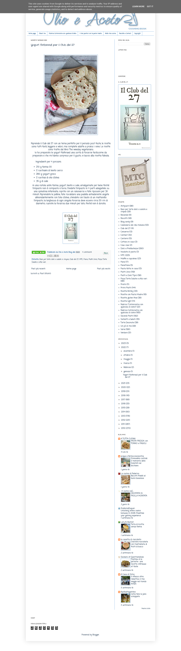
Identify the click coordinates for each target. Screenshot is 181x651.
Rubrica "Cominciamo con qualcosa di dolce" (132, 305)
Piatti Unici (93, 259)
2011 (123, 424)
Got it (150, 6)
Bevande (124, 215)
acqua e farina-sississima (132, 456)
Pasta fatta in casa (129, 268)
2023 (123, 343)
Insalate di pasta (128, 251)
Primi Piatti (126, 287)
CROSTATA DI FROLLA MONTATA (139, 494)
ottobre (127, 355)
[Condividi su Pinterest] (58, 256)
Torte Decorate (127, 322)
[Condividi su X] (53, 256)
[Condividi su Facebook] (55, 256)
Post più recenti (38, 268)
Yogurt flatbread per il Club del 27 (52, 45)
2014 (123, 411)
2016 (123, 403)
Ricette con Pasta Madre (132, 294)
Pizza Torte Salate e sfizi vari (134, 278)
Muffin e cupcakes (129, 258)
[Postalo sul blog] (50, 256)
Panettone (125, 265)
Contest (124, 235)
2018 (123, 395)
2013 (123, 416)
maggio (127, 359)
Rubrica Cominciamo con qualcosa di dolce (62, 33)
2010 (123, 428)
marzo (126, 363)
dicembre (127, 351)
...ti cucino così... (127, 491)
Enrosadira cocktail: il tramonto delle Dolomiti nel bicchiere (139, 462)
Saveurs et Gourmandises (132, 557)
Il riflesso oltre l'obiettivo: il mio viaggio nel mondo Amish (138, 580)
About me (42, 33)
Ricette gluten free (129, 297)
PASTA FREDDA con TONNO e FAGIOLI (139, 442)
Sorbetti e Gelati (128, 319)
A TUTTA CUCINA (128, 438)
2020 (123, 387)
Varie (123, 329)
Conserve (125, 231)
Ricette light (126, 301)
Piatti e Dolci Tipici (129, 275)
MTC (81, 259)
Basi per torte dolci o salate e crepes (54, 259)
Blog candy (125, 221)
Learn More (138, 6)
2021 (123, 383)
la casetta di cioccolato (131, 539)
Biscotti (124, 218)
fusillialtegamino (128, 591)
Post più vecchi (103, 268)
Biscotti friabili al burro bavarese (138, 477)
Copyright (137, 33)
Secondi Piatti (127, 316)
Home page (32, 33)
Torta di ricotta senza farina (137, 525)
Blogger (96, 634)
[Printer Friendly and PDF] (39, 253)
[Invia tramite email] (48, 256)
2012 (123, 420)
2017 (123, 399)
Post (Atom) (45, 273)
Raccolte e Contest (125, 33)
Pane (86, 259)
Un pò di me (126, 326)
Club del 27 (47, 143)
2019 (123, 391)
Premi (123, 284)
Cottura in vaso (127, 241)
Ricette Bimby (127, 291)
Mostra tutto (146, 608)
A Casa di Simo (127, 574)
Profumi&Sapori (128, 508)
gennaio (127, 371)
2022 (123, 347)
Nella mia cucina (110, 33)
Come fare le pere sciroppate (138, 595)
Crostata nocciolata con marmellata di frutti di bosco (139, 544)
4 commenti (87, 252)
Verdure (124, 332)
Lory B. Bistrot (127, 522)
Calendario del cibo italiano (133, 225)
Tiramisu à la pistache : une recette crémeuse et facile (138, 563)
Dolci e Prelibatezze (129, 248)
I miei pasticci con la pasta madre (91, 33)
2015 (123, 407)
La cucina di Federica (130, 473)
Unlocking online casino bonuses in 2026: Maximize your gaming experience (132, 513)
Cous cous (125, 245)
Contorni (124, 238)
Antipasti (125, 206)
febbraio (127, 367)
